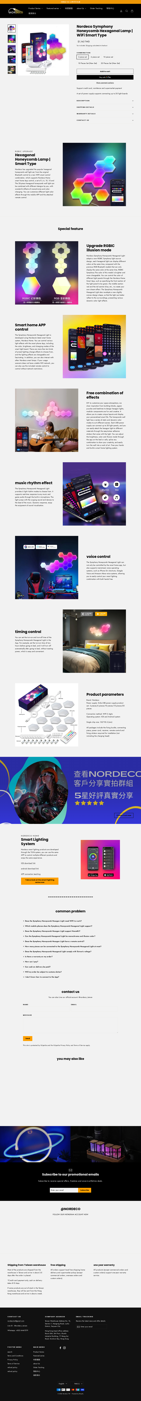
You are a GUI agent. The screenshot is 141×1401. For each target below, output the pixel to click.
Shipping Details (85, 107)
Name (25, 1005)
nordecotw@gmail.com (16, 1321)
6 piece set (95, 57)
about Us (80, 8)
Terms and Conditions (15, 1356)
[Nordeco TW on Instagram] (64, 1347)
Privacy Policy (65, 1045)
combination (84, 53)
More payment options (105, 82)
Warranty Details (86, 114)
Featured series (53, 8)
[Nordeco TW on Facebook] (60, 1347)
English (61, 1383)
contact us (83, 120)
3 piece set (82, 57)
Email (74, 1005)
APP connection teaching (30, 874)
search (10, 1352)
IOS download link (28, 863)
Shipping (89, 45)
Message (27, 1015)
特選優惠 (69, 8)
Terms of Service (79, 1045)
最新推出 (32, 13)
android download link (30, 868)
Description (83, 101)
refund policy (12, 1367)
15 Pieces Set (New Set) (87, 63)
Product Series (34, 8)
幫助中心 (110, 8)
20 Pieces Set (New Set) (110, 63)
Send (27, 1038)
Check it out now (124, 815)
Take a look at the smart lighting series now (39, 881)
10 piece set (108, 57)
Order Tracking (96, 8)
